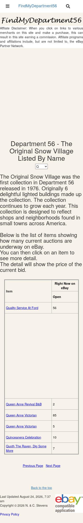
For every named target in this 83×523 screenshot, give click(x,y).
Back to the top (41, 487)
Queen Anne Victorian (21, 415)
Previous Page (33, 465)
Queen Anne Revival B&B (24, 404)
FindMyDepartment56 (37, 5)
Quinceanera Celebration (23, 437)
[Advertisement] (41, 93)
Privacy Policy (9, 514)
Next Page (53, 465)
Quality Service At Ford (22, 307)
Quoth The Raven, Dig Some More (26, 448)
